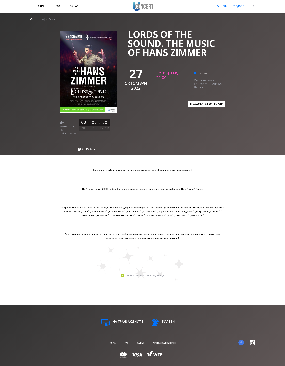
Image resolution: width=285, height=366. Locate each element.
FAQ (58, 6)
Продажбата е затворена (206, 103)
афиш (42, 6)
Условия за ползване (164, 343)
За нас (74, 6)
